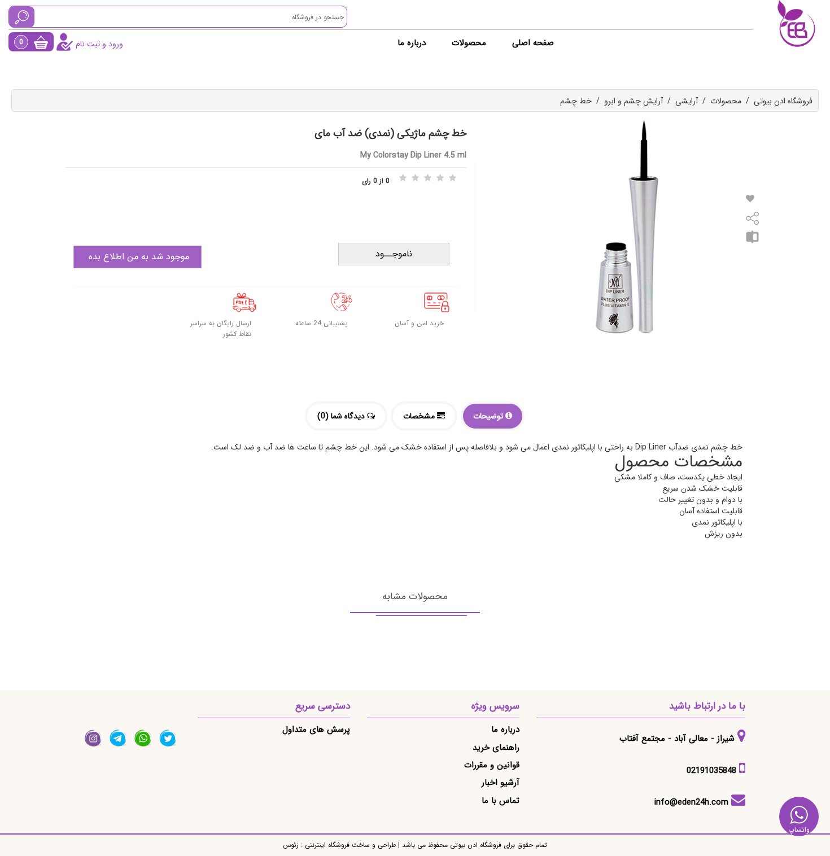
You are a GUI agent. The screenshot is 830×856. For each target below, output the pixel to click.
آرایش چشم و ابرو (633, 101)
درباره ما (411, 43)
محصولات (469, 43)
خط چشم (576, 101)
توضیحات (489, 416)
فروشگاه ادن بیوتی (783, 101)
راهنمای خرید (496, 747)
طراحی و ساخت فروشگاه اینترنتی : (347, 845)
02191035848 (711, 771)
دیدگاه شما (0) (342, 416)
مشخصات (420, 416)
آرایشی (686, 101)
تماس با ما (500, 800)
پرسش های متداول (316, 729)
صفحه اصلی (533, 43)
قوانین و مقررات (491, 765)
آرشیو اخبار (500, 782)
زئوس (291, 845)
